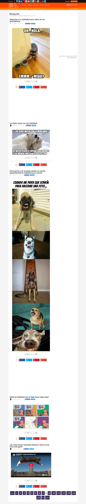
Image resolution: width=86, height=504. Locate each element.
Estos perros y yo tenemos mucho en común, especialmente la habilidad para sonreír (27, 172)
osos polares (36, 161)
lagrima (37, 436)
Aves (40, 8)
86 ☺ (28, 432)
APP (76, 56)
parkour (40, 483)
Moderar (47, 5)
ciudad (21, 483)
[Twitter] (29, 87)
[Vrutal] (29, 1)
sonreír (42, 357)
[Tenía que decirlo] (40, 1)
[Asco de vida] (15, 1)
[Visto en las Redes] (22, 1)
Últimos (24, 5)
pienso (34, 84)
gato (24, 84)
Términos (63, 56)
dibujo (20, 436)
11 (58, 493)
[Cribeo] (31, 1)
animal (16, 84)
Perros (23, 8)
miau (31, 84)
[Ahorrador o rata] (43, 1)
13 (68, 493)
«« (12, 493)
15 (38, 497)
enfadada (47, 161)
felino (33, 436)
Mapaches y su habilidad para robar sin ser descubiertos (27, 20)
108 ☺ (28, 81)
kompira (15, 23)
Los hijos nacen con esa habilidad (23, 123)
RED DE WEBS (10, 1)
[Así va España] (24, 1)
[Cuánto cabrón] (26, 1)
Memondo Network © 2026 (72, 57)
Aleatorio (35, 5)
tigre (30, 436)
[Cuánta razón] (17, 1)
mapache (28, 84)
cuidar (20, 161)
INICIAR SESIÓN (74, 1)
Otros (43, 8)
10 (53, 493)
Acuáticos (36, 8)
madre (26, 161)
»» (47, 497)
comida (20, 84)
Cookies (71, 56)
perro (18, 357)
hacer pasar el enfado (14, 161)
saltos (43, 483)
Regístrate (67, 1)
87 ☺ (28, 480)
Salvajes (31, 8)
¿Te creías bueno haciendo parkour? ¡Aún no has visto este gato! (29, 446)
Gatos (27, 8)
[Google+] (43, 87)
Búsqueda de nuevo (31, 15)
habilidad (36, 483)
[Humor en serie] (33, 1)
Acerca (60, 56)
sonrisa (38, 357)
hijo (23, 161)
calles (17, 483)
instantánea (29, 357)
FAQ (74, 56)
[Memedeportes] (19, 1)
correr (24, 483)
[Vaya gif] (38, 1)
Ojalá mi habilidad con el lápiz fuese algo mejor (29, 397)
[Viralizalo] (45, 1)
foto (21, 357)
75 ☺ (28, 157)
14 (73, 493)
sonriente (34, 357)
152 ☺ (28, 354)
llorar (41, 436)
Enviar (41, 5)
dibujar (24, 436)
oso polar (42, 161)
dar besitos (31, 161)
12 (63, 493)
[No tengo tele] (36, 1)
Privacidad (67, 56)
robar (45, 84)
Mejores (30, 5)
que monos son (40, 84)
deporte (28, 483)
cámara (24, 357)
